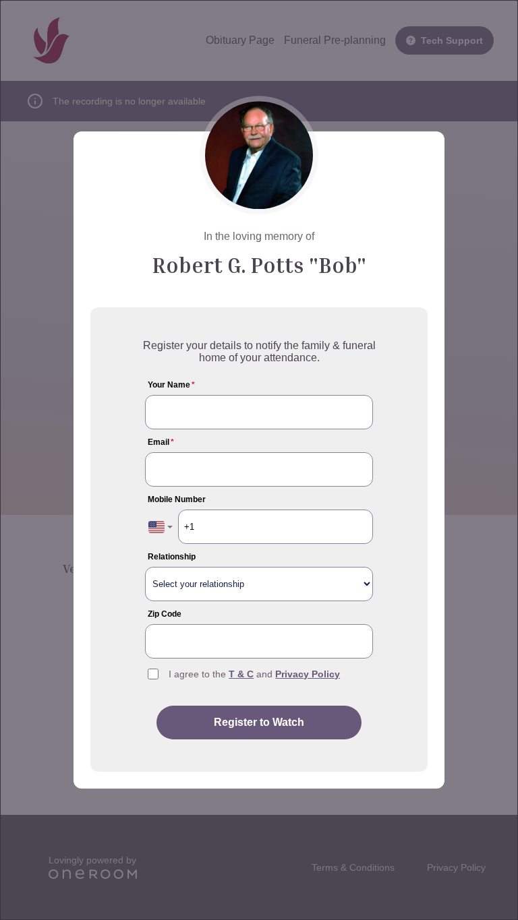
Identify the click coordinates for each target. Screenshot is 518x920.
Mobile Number (177, 499)
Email (161, 442)
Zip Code (164, 614)
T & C (241, 674)
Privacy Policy (307, 674)
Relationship (172, 556)
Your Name (171, 385)
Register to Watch (259, 722)
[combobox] (160, 527)
